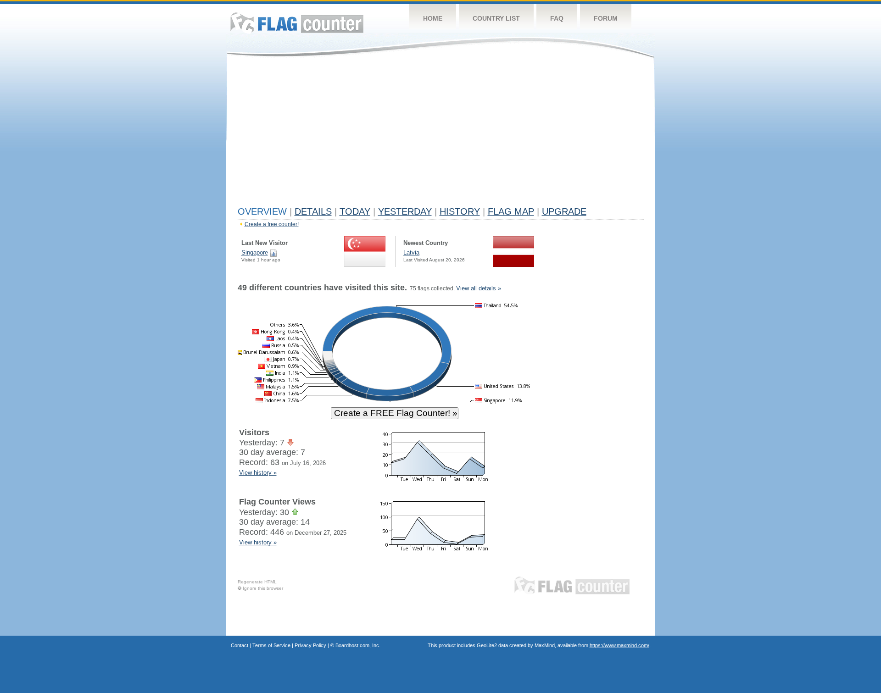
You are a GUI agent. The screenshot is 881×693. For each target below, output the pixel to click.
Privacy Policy (310, 645)
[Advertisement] (441, 134)
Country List (496, 18)
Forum (606, 18)
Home (432, 18)
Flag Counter (296, 22)
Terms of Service (271, 645)
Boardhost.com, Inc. (357, 645)
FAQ (556, 18)
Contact (239, 645)
